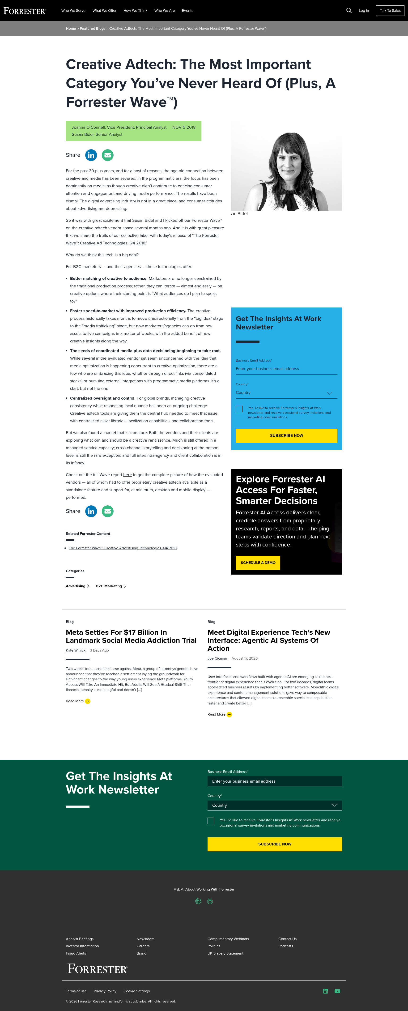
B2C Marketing (109, 586)
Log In (364, 10)
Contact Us (287, 939)
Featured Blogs (93, 28)
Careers (143, 946)
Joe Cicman (217, 658)
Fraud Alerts (76, 953)
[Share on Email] (108, 155)
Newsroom (145, 939)
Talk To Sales (390, 10)
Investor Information (82, 946)
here (127, 475)
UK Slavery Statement (225, 953)
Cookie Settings (136, 991)
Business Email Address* (254, 360)
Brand (141, 953)
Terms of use (76, 991)
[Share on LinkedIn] (91, 155)
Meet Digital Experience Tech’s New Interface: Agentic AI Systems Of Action (269, 640)
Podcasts (285, 946)
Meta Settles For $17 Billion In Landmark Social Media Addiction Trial (131, 636)
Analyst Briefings (80, 939)
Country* (242, 384)
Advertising (75, 586)
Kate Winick (75, 650)
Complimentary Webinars (228, 939)
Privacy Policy (105, 991)
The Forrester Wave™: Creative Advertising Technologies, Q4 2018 (123, 548)
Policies (214, 946)
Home (71, 28)
